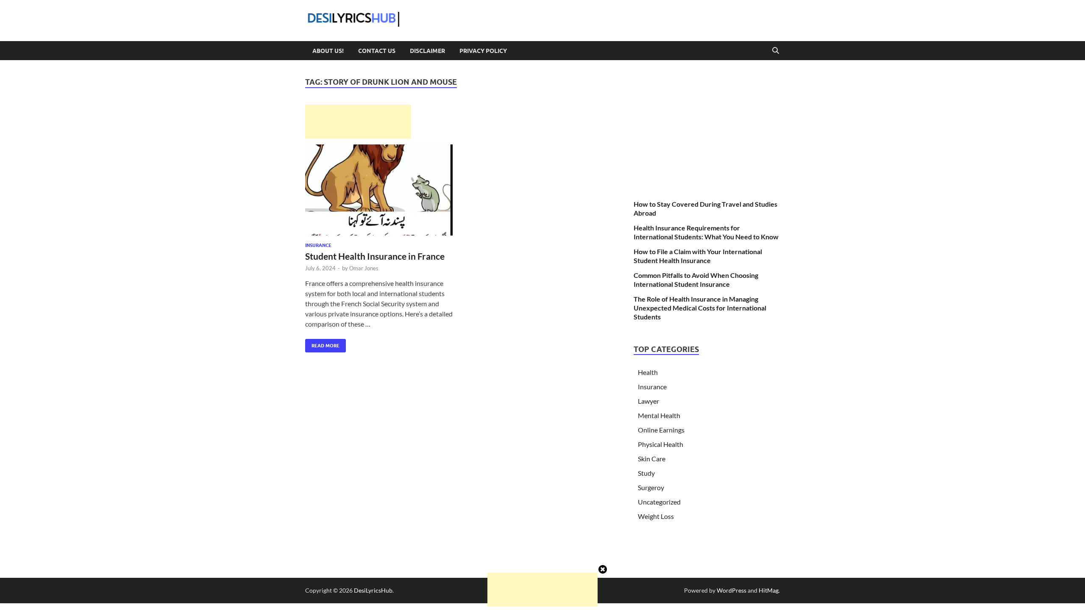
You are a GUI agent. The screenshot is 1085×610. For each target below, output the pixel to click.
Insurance (318, 245)
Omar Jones (363, 268)
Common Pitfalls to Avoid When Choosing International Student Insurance (696, 279)
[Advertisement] (358, 122)
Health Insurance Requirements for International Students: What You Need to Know (706, 232)
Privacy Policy (483, 50)
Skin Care (651, 459)
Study (646, 473)
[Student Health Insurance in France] (379, 190)
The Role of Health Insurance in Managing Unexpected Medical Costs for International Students (700, 308)
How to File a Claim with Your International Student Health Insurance (698, 255)
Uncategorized (659, 502)
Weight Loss (656, 516)
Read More (322, 344)
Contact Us (376, 50)
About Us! (328, 50)
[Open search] (775, 51)
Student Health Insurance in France (375, 256)
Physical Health (660, 444)
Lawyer (648, 401)
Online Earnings (661, 430)
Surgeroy (651, 487)
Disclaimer (427, 50)
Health (648, 372)
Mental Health (659, 415)
